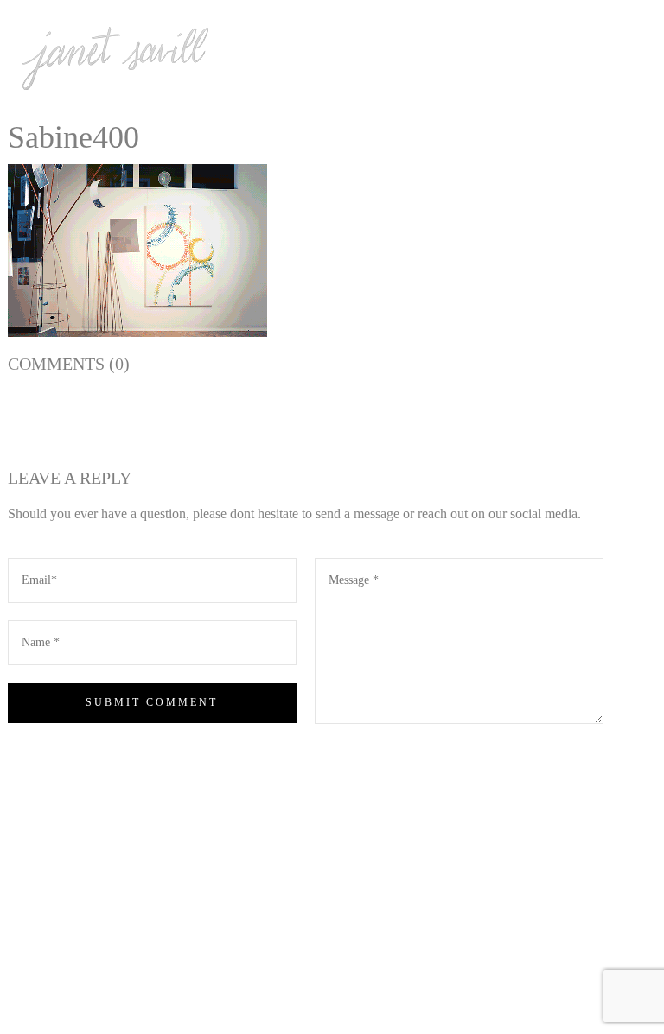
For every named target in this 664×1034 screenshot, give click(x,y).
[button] (137, 250)
